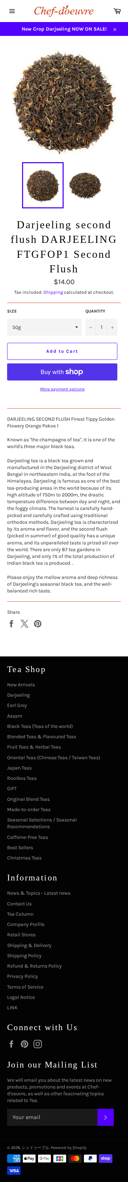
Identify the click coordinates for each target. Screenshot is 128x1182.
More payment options (62, 389)
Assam (14, 716)
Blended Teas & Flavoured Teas (41, 737)
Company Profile (25, 924)
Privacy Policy (22, 976)
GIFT (12, 789)
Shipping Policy (24, 956)
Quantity (95, 311)
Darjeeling (18, 695)
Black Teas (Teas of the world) (40, 726)
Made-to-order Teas (28, 809)
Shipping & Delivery (29, 945)
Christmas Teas (24, 858)
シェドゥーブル (35, 1147)
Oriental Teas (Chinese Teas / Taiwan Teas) (53, 758)
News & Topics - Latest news (38, 893)
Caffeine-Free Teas (27, 837)
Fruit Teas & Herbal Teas (34, 747)
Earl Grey (17, 705)
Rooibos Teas (22, 778)
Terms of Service (25, 987)
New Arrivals (21, 685)
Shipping (53, 292)
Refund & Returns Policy (34, 966)
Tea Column (20, 914)
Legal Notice (21, 997)
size (12, 311)
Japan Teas (19, 768)
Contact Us (19, 904)
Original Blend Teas (28, 799)
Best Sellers (20, 848)
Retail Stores (21, 935)
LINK (12, 1008)
